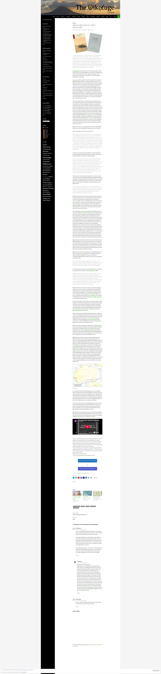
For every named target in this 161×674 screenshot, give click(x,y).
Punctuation (45, 184)
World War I (93, 506)
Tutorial (49, 196)
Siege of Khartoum (80, 253)
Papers (44, 179)
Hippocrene (75, 205)
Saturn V (45, 186)
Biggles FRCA (45, 87)
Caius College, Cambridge (95, 296)
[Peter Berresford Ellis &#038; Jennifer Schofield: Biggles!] (77, 493)
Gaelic (48, 159)
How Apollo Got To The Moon (48, 93)
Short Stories (46, 192)
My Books (62, 16)
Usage (44, 198)
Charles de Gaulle (96, 349)
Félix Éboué (77, 346)
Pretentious (45, 98)
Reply (78, 555)
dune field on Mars (81, 455)
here (88, 572)
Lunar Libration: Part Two (47, 31)
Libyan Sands (75, 80)
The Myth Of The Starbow (47, 66)
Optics (51, 176)
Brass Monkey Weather (46, 38)
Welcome (44, 79)
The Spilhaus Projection (47, 37)
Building (98, 16)
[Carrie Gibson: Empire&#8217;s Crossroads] (87, 493)
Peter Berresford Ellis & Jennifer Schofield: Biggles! (77, 497)
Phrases (48, 180)
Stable (44, 44)
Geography (46, 161)
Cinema (45, 155)
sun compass (89, 114)
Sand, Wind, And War (85, 211)
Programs (49, 182)
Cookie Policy (24, 672)
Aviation (45, 151)
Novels (45, 174)
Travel (87, 16)
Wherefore (44, 58)
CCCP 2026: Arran (46, 32)
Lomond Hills (45, 82)
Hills (44, 164)
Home (54, 16)
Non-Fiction (46, 172)
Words (107, 16)
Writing (78, 16)
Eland (96, 202)
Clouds (48, 155)
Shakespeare (46, 190)
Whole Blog (46, 127)
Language (51, 166)
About (57, 16)
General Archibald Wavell (92, 319)
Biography (45, 153)
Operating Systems (46, 176)
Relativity (50, 184)
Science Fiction (48, 188)
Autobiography (77, 506)
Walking (83, 16)
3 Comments (91, 29)
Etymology (47, 157)
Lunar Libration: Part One (47, 42)
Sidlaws (68, 16)
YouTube (93, 416)
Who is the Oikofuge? (46, 80)
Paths (48, 179)
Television (45, 196)
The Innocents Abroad (90, 270)
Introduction (45, 166)
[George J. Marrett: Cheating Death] (97, 493)
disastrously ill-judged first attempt (91, 329)
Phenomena (92, 16)
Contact (114, 16)
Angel (75, 518)
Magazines (44, 169)
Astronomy (47, 147)
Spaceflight (47, 194)
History (82, 506)
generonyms (91, 587)
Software (74, 16)
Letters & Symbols (47, 167)
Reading (102, 16)
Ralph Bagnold (76, 70)
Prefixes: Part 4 (80, 514)
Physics (87, 506)
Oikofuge (85, 29)
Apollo (45, 145)
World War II (76, 507)
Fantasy (44, 159)
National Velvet (79, 242)
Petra (92, 131)
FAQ (110, 16)
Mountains (45, 170)
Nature (49, 170)
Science (50, 186)
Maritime (48, 169)
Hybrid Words (45, 59)
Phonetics (45, 180)
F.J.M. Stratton (92, 295)
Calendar (50, 153)
